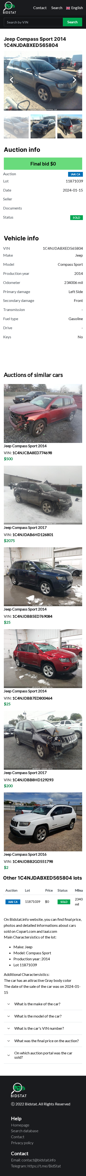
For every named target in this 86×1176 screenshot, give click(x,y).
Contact (40, 7)
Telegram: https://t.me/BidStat (36, 1166)
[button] (74, 8)
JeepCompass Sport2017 (25, 527)
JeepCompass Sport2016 (25, 854)
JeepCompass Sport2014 (25, 445)
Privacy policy (22, 1142)
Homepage (20, 1125)
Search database (24, 1130)
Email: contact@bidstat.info (33, 1160)
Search (56, 7)
